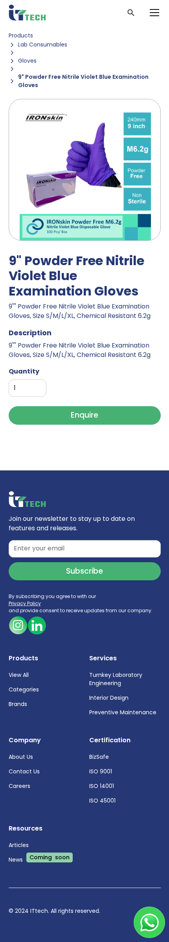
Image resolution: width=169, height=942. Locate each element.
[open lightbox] (85, 170)
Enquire (84, 415)
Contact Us (24, 771)
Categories (24, 689)
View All (19, 675)
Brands (18, 704)
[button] (153, 12)
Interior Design (109, 698)
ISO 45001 (102, 801)
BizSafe (99, 757)
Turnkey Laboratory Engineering (115, 679)
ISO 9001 (100, 771)
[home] (27, 12)
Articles (19, 845)
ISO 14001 (101, 786)
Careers (19, 786)
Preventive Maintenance (122, 712)
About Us (21, 757)
